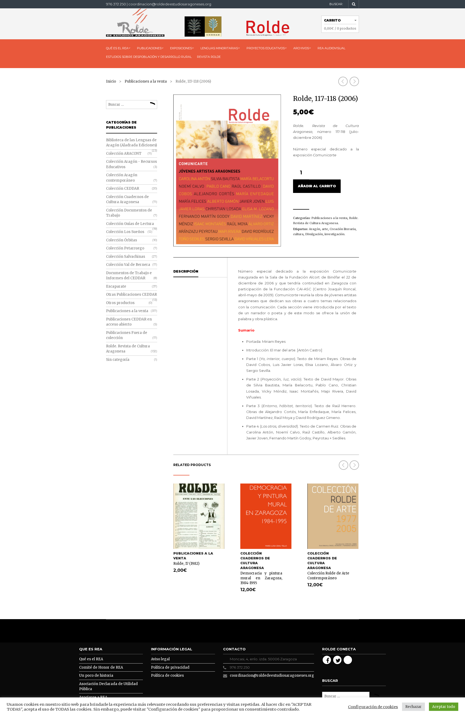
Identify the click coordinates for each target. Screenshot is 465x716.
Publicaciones (149, 48)
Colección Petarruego (125, 248)
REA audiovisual (331, 48)
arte (325, 229)
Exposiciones (181, 48)
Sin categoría (117, 359)
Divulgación (314, 234)
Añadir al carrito (317, 186)
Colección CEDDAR (122, 188)
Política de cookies (167, 675)
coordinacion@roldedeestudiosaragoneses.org (272, 675)
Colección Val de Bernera (128, 264)
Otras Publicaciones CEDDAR (131, 294)
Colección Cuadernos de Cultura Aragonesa (255, 560)
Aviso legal (160, 659)
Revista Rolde (209, 57)
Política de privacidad (170, 667)
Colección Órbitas (121, 240)
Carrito (332, 20)
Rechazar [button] (413, 706)
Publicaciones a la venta (146, 81)
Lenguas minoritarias (219, 48)
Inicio (111, 81)
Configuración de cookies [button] (373, 706)
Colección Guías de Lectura (130, 223)
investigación (334, 234)
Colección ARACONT (124, 153)
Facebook (327, 660)
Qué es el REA (117, 48)
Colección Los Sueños (125, 232)
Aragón (314, 229)
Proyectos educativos (265, 48)
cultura (298, 234)
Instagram (348, 660)
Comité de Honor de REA (101, 667)
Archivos (301, 48)
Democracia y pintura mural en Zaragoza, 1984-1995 (261, 578)
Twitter (337, 660)
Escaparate (116, 286)
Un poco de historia (96, 675)
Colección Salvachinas (125, 256)
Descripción (185, 271)
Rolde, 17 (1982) (186, 563)
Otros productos (120, 303)
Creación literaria (343, 229)
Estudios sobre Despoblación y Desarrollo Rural (149, 57)
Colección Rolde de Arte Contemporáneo (328, 575)
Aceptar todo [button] (443, 706)
